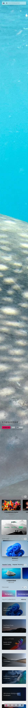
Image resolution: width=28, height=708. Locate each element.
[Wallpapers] (10, 705)
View (13, 427)
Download (6, 427)
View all (23, 599)
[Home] (6, 705)
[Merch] (22, 705)
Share (21, 427)
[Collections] (14, 705)
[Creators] (18, 705)
